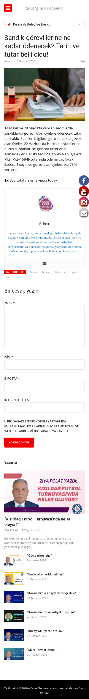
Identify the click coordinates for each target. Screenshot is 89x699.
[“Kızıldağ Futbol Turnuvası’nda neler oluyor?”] (44, 492)
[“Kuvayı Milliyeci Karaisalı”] (14, 635)
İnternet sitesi (17, 400)
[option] (47, 24)
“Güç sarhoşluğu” (39, 555)
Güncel (46, 272)
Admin (8, 61)
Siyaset (74, 272)
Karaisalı (60, 272)
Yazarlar (10, 463)
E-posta (12, 378)
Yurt (8, 277)
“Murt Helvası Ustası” (42, 650)
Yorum (9, 303)
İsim (8, 357)
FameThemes (39, 688)
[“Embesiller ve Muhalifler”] (14, 578)
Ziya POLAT (11, 530)
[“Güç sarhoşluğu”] (14, 559)
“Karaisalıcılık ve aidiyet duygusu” (51, 612)
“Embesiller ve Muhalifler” (45, 574)
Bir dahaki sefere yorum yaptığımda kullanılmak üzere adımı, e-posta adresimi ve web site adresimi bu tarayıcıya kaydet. (41, 426)
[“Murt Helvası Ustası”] (14, 654)
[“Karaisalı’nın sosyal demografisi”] (14, 597)
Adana (33, 272)
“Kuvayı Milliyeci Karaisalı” (46, 631)
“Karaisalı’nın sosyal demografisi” (51, 593)
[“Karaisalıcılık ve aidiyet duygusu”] (14, 616)
